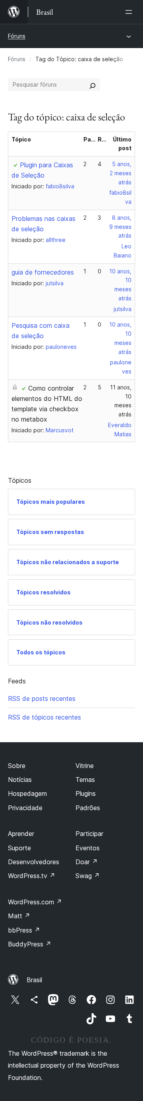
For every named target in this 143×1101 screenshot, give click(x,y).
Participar (89, 834)
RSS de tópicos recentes (44, 717)
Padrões (87, 808)
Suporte (19, 848)
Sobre (16, 766)
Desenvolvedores (33, 862)
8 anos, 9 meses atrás (120, 226)
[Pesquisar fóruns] (92, 84)
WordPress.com (35, 902)
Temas (85, 780)
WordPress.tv (31, 876)
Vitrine (84, 766)
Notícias (20, 780)
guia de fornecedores (43, 272)
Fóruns (16, 36)
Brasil (34, 980)
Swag (87, 876)
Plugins (85, 793)
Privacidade (25, 808)
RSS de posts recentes (41, 698)
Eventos (87, 848)
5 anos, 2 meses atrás (120, 173)
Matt (19, 916)
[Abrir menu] (130, 12)
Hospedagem (27, 793)
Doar (86, 862)
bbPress (24, 930)
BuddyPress (29, 944)
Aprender (21, 834)
